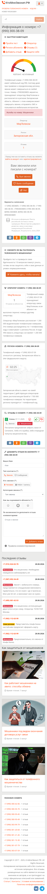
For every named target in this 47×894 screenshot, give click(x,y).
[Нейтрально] (18, 505)
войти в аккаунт (12, 159)
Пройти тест (12, 43)
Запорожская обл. (23, 135)
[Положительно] (8, 505)
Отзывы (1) (32, 47)
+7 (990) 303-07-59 (12, 850)
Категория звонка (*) (12, 490)
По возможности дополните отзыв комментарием (19, 514)
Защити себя (33, 51)
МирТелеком (23, 123)
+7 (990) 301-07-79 (12, 845)
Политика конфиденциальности (30, 884)
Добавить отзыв (13, 51)
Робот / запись (23, 484)
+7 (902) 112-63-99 (10, 618)
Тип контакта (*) (10, 471)
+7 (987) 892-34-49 (10, 579)
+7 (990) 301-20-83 (12, 830)
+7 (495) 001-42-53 (10, 600)
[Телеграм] (42, 888)
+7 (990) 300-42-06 (12, 804)
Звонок (10, 475)
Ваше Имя (8, 461)
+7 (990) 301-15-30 (12, 840)
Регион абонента (14, 47)
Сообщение (22, 475)
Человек (9, 484)
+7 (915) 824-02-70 (10, 564)
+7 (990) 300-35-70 (12, 809)
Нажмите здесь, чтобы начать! (24, 274)
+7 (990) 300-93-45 (12, 814)
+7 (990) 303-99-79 (12, 824)
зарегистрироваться (32, 159)
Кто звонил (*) (9, 480)
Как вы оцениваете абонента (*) (18, 500)
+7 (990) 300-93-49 (12, 819)
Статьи (7, 881)
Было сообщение (25, 183)
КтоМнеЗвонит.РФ (18, 2)
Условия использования (32, 881)
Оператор (31, 43)
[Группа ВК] (36, 888)
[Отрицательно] (28, 505)
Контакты (16, 881)
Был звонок (25, 176)
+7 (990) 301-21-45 (12, 835)
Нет (25, 190)
